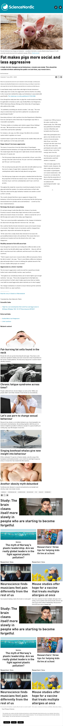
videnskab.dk (12, 492)
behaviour (30, 492)
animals (3, 492)
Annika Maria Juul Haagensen (11, 318)
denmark (48, 492)
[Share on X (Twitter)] (59, 77)
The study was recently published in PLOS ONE (22, 96)
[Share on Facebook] (56, 77)
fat (36, 492)
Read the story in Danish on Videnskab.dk (12, 293)
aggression (21, 492)
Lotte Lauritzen (6, 321)
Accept (13, 722)
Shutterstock (35, 53)
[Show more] (52, 190)
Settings (20, 722)
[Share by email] (61, 77)
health (41, 492)
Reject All (7, 722)
